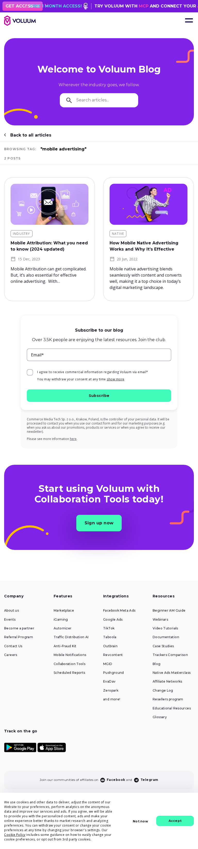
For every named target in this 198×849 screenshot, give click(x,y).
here (73, 439)
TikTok (108, 628)
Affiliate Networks (167, 681)
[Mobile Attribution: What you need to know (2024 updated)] (49, 204)
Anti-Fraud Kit (65, 646)
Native (118, 233)
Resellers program (168, 699)
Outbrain (110, 646)
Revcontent (113, 655)
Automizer (62, 628)
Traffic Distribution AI (71, 637)
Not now (140, 821)
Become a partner (19, 628)
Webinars (160, 619)
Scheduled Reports (69, 673)
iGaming (61, 619)
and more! (111, 699)
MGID (107, 664)
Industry (21, 233)
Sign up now (99, 522)
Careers (10, 655)
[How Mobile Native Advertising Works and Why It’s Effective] (148, 204)
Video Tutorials (165, 628)
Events (9, 619)
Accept (175, 821)
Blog (157, 664)
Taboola (110, 637)
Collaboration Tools (69, 664)
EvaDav (109, 681)
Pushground (113, 673)
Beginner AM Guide (169, 610)
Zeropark (110, 690)
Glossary (160, 717)
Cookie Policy (15, 834)
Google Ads (113, 619)
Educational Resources (172, 708)
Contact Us (13, 646)
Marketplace (64, 610)
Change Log (163, 690)
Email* (37, 355)
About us (11, 610)
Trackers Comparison (170, 655)
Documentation (166, 637)
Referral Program (18, 637)
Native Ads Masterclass (172, 673)
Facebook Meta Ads (119, 610)
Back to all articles (30, 135)
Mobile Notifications (70, 655)
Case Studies (163, 646)
